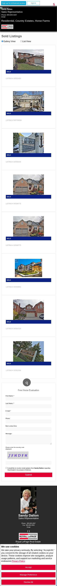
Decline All (28, 582)
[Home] (8, 27)
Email (3, 17)
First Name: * (10, 396)
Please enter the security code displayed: (15, 448)
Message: (9, 433)
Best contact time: (11, 426)
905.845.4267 (12, 15)
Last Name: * (10, 403)
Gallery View (9, 41)
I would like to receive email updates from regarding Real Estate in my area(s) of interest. (29, 469)
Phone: (8, 418)
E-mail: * (8, 411)
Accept (28, 567)
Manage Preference (28, 575)
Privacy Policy (18, 561)
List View (26, 41)
